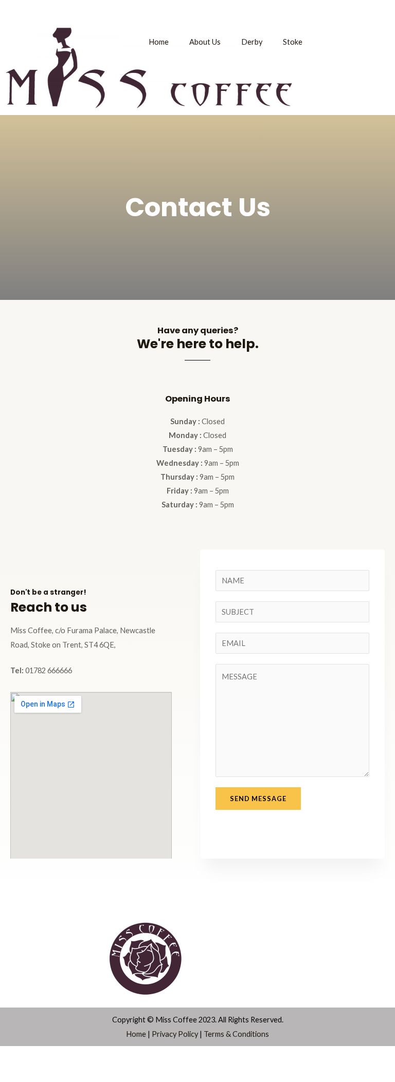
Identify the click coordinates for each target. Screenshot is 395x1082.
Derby (251, 41)
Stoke (292, 41)
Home (159, 41)
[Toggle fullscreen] (44, 1056)
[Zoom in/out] (14, 1056)
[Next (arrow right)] (44, 1074)
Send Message (258, 798)
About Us (205, 41)
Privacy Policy (175, 1034)
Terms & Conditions (236, 1034)
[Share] (75, 1056)
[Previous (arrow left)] (14, 1074)
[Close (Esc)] (105, 1056)
